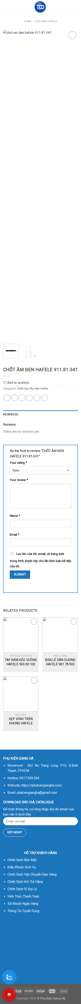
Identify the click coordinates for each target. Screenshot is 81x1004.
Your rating (18, 463)
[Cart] (76, 7)
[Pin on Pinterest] (36, 397)
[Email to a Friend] (29, 397)
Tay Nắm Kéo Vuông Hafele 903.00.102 (21, 662)
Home (28, 21)
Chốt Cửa (22, 388)
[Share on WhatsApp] (7, 397)
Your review (19, 480)
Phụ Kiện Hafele (46, 21)
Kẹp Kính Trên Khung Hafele (21, 721)
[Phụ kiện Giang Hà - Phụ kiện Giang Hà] (40, 7)
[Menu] (5, 7)
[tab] (40, 414)
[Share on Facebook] (14, 397)
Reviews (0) (10, 414)
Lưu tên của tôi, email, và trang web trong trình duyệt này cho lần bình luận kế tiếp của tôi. (40, 560)
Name (15, 516)
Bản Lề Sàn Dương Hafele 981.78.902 (60, 662)
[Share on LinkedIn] (44, 397)
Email (14, 534)
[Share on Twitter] (21, 397)
